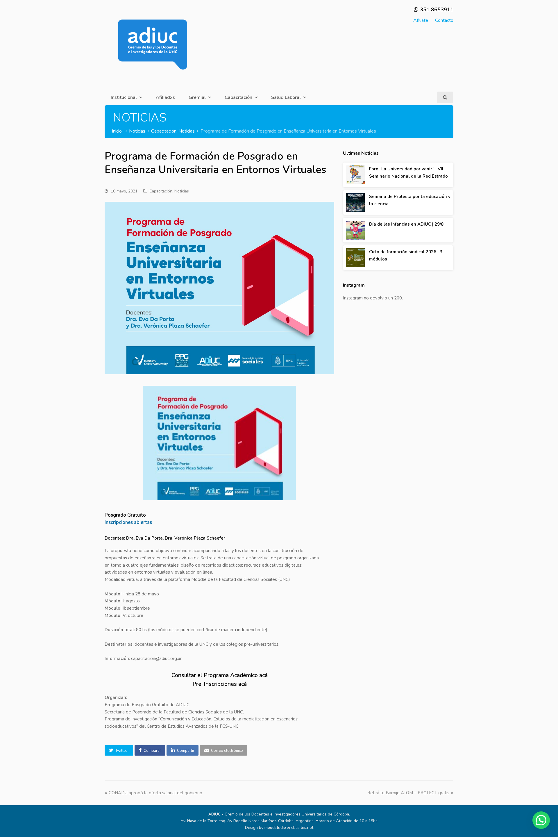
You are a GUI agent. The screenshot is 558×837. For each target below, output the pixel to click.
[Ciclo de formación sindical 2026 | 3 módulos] (355, 257)
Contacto (444, 20)
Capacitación (160, 191)
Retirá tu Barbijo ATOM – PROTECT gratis (408, 793)
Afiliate (420, 20)
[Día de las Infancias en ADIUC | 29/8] (355, 230)
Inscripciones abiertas (128, 522)
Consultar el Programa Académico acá (219, 675)
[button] (119, 750)
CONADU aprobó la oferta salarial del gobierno (155, 793)
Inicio (117, 131)
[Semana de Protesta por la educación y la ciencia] (355, 202)
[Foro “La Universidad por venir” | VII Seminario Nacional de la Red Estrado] (355, 174)
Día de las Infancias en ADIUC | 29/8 (406, 224)
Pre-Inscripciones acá (219, 684)
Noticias (181, 191)
